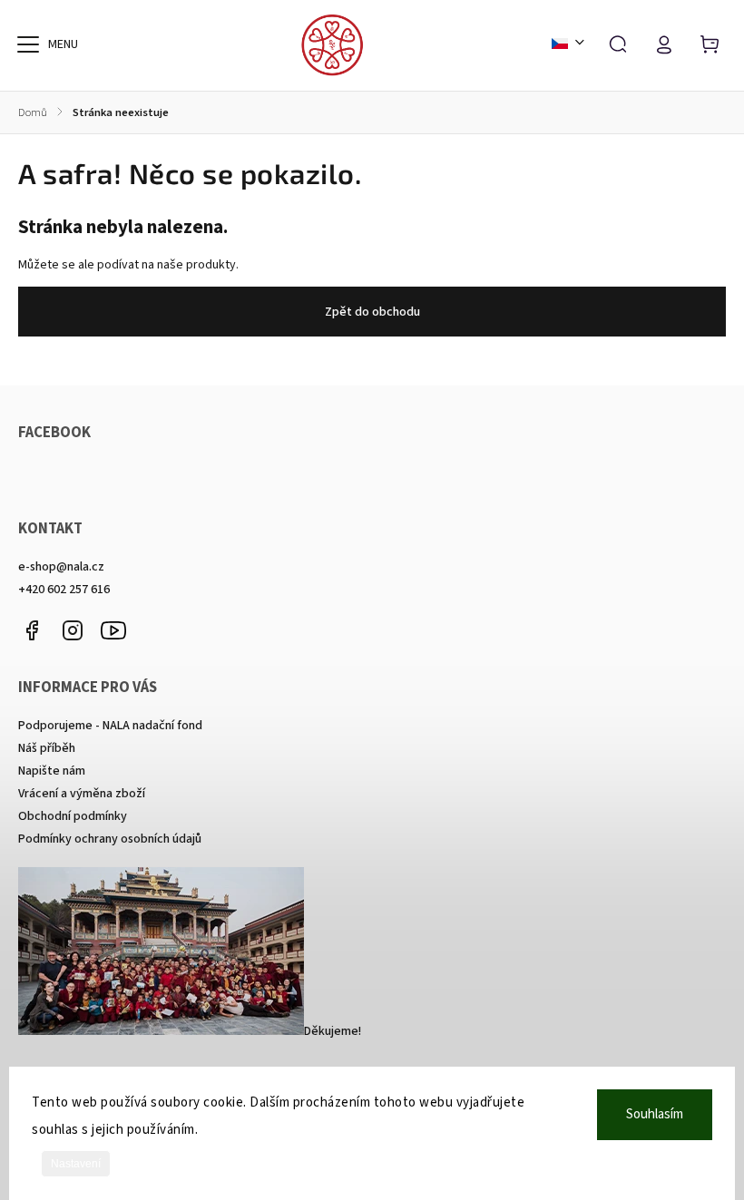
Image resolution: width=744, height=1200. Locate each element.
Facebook (31, 630)
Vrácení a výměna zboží (81, 794)
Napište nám (51, 771)
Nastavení (76, 1163)
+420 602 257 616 (64, 589)
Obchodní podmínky (72, 816)
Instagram (72, 630)
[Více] (28, 44)
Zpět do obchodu (372, 312)
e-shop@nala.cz (61, 567)
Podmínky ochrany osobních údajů (109, 839)
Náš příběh (46, 748)
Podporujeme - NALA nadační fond (110, 726)
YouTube (113, 630)
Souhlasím (654, 1114)
